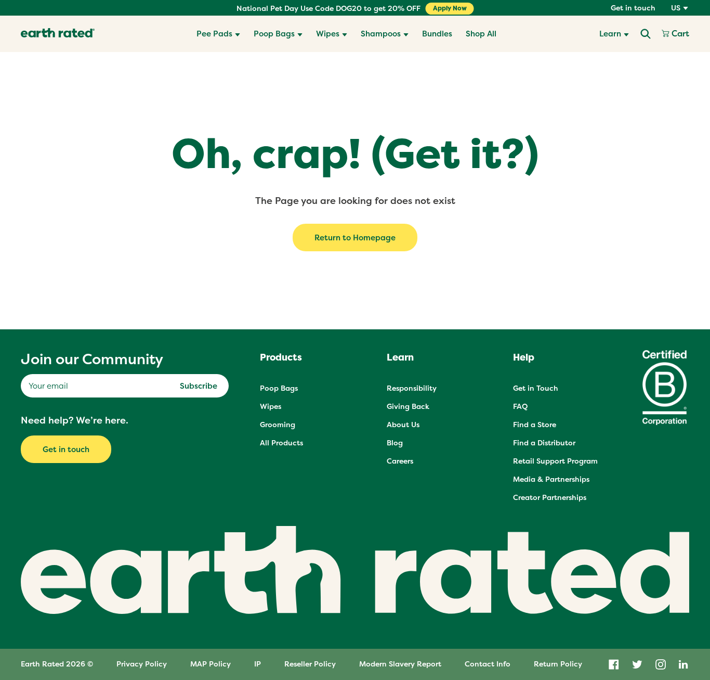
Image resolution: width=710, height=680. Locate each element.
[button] (218, 34)
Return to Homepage (355, 237)
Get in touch (633, 8)
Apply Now (450, 8)
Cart (679, 34)
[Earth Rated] (58, 34)
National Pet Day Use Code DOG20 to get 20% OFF (328, 8)
